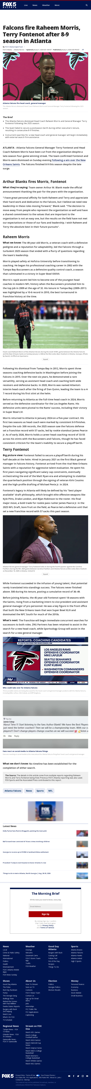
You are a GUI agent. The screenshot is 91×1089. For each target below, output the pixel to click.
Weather (30, 946)
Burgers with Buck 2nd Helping (10, 1010)
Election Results (54, 990)
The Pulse (6, 987)
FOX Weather (31, 966)
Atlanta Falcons (19, 50)
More (57, 5)
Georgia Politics (54, 987)
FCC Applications (32, 1012)
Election (52, 980)
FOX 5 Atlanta (7, 50)
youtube (69, 1076)
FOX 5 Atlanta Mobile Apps (11, 971)
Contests (29, 990)
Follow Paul (52, 958)
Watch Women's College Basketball (33, 1057)
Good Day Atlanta (53, 948)
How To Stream (32, 984)
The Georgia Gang (10, 996)
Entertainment (8, 967)
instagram (83, 1076)
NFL (50, 790)
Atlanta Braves (76, 950)
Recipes (51, 964)
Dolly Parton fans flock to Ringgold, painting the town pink (25, 831)
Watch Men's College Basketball (34, 1052)
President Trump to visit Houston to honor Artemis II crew (24, 863)
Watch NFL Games (33, 1032)
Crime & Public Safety (11, 953)
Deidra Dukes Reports (11, 1006)
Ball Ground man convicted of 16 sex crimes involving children (26, 841)
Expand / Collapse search (86, 5)
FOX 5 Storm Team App (33, 959)
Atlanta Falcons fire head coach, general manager (24, 103)
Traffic (28, 963)
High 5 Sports (76, 961)
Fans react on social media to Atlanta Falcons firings (25, 751)
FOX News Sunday (10, 975)
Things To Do (53, 967)
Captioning (30, 1015)
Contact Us (30, 996)
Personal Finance (77, 984)
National (6, 955)
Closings (29, 950)
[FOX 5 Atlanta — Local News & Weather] (10, 5)
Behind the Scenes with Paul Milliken (10, 1002)
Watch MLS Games (33, 1063)
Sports (40, 790)
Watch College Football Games (32, 1036)
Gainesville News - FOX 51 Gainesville (10, 1040)
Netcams (29, 953)
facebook (74, 1076)
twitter (78, 1076)
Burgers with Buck (55, 953)
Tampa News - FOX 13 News (10, 1030)
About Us (30, 980)
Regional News (11, 1026)
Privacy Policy (48, 925)
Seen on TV (30, 987)
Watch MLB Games (33, 1040)
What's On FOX (8, 1017)
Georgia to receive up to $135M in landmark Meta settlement (26, 852)
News (29, 790)
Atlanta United (76, 958)
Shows (6, 980)
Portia (5, 993)
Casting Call (52, 955)
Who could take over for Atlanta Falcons (20, 688)
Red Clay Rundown (10, 990)
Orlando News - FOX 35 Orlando (11, 1035)
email (87, 1076)
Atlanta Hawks (76, 955)
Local (5, 950)
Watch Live (7, 1014)
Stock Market (76, 993)
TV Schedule (7, 1020)
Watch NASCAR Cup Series (33, 1044)
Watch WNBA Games (34, 1061)
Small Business (77, 996)
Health (5, 964)
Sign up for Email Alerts (32, 999)
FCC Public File (31, 1009)
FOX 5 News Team (33, 993)
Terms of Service (47, 927)
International (8, 958)
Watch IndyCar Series (34, 1048)
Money (74, 980)
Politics (5, 961)
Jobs (27, 1003)
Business (74, 990)
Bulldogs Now (8, 998)
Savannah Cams (32, 955)
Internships (30, 1006)
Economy (74, 987)
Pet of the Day (54, 961)
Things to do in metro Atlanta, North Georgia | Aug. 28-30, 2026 (26, 873)
